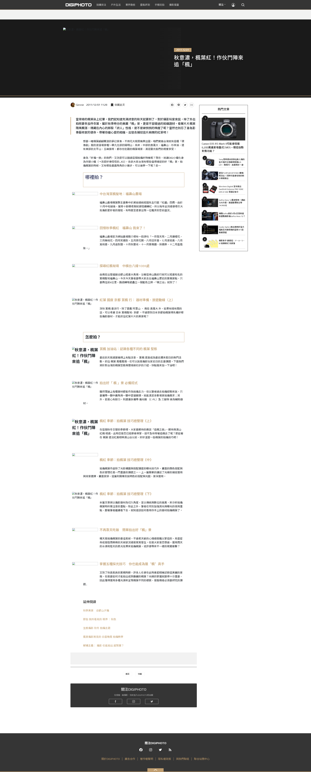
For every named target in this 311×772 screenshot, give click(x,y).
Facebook (172, 104)
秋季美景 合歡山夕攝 (96, 610)
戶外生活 (116, 4)
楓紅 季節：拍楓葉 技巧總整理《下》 (126, 494)
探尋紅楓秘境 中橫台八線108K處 (125, 266)
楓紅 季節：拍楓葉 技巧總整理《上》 (126, 421)
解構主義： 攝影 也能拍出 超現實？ (103, 645)
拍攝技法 (101, 4)
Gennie (80, 104)
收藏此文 (120, 104)
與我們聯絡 (182, 758)
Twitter (185, 104)
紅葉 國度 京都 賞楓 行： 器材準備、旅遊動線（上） (137, 300)
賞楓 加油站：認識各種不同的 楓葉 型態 (128, 349)
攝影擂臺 (174, 4)
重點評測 (145, 4)
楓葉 (127, 674)
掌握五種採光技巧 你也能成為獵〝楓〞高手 (132, 564)
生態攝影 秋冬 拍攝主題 (96, 628)
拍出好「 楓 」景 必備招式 (119, 383)
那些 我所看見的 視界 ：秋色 (99, 619)
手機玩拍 (159, 4)
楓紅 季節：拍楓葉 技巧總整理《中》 (126, 460)
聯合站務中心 (202, 758)
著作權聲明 (146, 758)
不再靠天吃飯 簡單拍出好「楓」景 (125, 530)
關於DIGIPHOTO (110, 758)
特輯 (140, 674)
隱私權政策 (164, 758)
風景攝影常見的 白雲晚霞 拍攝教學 (103, 636)
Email (191, 104)
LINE (178, 104)
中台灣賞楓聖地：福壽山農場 (121, 194)
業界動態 (130, 4)
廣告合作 (130, 758)
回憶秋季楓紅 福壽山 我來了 (121, 228)
